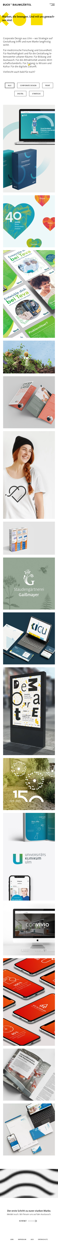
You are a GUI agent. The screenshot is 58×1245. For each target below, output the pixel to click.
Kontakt (23, 1221)
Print (47, 85)
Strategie (36, 94)
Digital (20, 94)
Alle (9, 85)
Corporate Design (28, 85)
